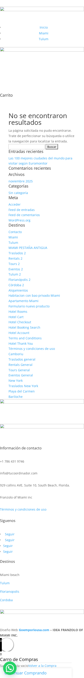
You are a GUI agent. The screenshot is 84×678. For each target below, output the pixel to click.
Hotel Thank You (21, 343)
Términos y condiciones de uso (32, 348)
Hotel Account (19, 333)
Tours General (19, 370)
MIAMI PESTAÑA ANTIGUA (28, 248)
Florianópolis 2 (19, 279)
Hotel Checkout (20, 322)
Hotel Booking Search (24, 327)
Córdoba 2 (16, 285)
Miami (43, 33)
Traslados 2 (17, 253)
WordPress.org (19, 220)
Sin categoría (18, 193)
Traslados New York (23, 386)
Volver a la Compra (42, 665)
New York (16, 380)
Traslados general (22, 359)
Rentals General (20, 365)
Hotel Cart (16, 317)
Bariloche (16, 396)
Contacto (15, 232)
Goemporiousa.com (34, 630)
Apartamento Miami (24, 301)
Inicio (44, 27)
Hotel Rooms (18, 311)
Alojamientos (18, 290)
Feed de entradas (22, 210)
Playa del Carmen (22, 391)
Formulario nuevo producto (29, 306)
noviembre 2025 (21, 181)
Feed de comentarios (24, 215)
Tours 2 (14, 264)
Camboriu (16, 354)
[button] (10, 668)
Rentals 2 (15, 258)
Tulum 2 (15, 274)
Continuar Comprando (25, 673)
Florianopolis (9, 591)
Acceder (15, 204)
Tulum (43, 39)
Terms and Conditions (25, 338)
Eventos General (21, 375)
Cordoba (6, 600)
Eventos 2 (16, 269)
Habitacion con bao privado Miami (34, 295)
